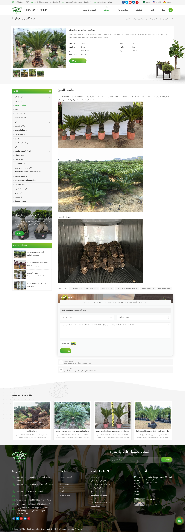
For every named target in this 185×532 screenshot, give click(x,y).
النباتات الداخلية (20, 117)
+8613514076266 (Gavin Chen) (38, 500)
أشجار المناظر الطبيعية (23, 151)
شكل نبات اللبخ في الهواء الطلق (102, 480)
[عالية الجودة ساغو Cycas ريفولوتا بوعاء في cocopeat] (50, 415)
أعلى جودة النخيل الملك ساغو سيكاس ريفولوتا (90, 431)
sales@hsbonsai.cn (104, 2)
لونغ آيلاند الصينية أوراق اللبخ (100, 484)
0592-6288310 (22, 495)
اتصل (163, 10)
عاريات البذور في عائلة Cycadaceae (126, 288)
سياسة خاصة (62, 529)
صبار (16, 109)
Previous (9, 420)
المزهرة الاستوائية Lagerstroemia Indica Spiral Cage (37, 274)
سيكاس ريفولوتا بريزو (164, 288)
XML (55, 529)
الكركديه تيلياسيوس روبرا (23, 167)
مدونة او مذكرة (65, 495)
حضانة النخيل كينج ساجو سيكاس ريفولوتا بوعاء (130, 431)
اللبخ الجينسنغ (95, 506)
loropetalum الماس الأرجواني (101, 502)
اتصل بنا (19, 233)
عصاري (17, 138)
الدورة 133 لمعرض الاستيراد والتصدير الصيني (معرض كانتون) (159, 478)
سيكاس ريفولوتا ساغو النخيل (70, 310)
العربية (148, 2)
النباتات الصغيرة (20, 126)
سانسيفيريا (18, 101)
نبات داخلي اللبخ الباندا (98, 488)
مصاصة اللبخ (150, 499)
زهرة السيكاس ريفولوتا (148, 288)
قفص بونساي (19, 155)
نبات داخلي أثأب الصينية (99, 495)
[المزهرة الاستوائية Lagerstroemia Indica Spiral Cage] (20, 274)
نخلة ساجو (94, 499)
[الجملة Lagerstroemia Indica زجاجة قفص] (20, 285)
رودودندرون (19, 159)
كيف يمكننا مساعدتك (27, 215)
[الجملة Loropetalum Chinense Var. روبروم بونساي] (20, 264)
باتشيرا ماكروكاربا (21, 134)
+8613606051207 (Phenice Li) (38, 504)
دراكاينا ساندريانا (20, 113)
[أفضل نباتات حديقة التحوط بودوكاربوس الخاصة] (20, 254)
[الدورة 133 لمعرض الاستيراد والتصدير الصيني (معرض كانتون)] (139, 486)
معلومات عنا (123, 10)
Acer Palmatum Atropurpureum (28, 172)
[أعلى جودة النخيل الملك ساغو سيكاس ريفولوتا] (90, 415)
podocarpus (20, 163)
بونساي (17, 147)
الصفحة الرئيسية (89, 10)
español (170, 2)
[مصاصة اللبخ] (139, 502)
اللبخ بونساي (19, 96)
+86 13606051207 (22, 2)
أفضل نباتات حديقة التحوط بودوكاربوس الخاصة (35, 253)
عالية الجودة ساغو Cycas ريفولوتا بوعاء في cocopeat (51, 431)
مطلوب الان (79, 60)
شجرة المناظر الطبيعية (23, 142)
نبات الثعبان (95, 477)
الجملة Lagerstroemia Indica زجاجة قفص (37, 284)
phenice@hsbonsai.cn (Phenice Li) (79, 2)
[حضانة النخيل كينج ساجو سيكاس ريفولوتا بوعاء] (130, 415)
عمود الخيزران (20, 184)
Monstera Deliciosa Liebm (25, 180)
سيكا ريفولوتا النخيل (76, 288)
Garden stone (20, 201)
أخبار (152, 10)
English (158, 2)
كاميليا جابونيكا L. (21, 176)
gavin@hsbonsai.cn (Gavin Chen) (47, 2)
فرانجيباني (18, 193)
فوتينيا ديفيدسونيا (21, 188)
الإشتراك (166, 459)
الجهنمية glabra (21, 130)
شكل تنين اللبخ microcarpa (101, 491)
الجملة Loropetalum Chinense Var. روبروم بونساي (37, 264)
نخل (16, 121)
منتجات (106, 10)
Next (176, 420)
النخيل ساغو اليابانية (107, 288)
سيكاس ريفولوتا (154, 19)
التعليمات (138, 10)
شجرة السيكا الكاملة (92, 288)
